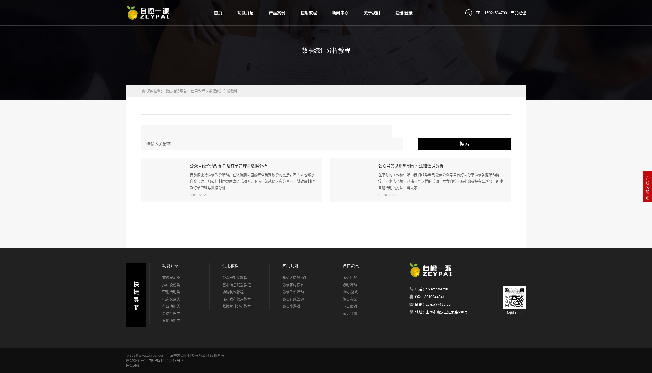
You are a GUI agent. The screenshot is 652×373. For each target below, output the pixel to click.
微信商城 (350, 298)
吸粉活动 (350, 284)
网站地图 (133, 365)
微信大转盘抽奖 (294, 277)
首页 (218, 13)
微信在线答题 (293, 298)
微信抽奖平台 (176, 90)
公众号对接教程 (234, 277)
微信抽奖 (350, 277)
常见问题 (350, 313)
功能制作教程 (233, 291)
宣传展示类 (171, 277)
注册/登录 (404, 13)
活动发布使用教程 (236, 298)
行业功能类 (171, 305)
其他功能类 (171, 320)
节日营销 (350, 305)
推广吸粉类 (171, 284)
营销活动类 (171, 291)
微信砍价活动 (293, 291)
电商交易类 (171, 298)
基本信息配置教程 (236, 284)
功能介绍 (245, 13)
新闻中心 (340, 13)
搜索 (464, 144)
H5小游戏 (350, 291)
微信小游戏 (291, 305)
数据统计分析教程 (223, 90)
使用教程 (309, 13)
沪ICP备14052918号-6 (165, 360)
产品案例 (277, 13)
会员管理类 (171, 313)
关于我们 (372, 13)
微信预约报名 (293, 284)
